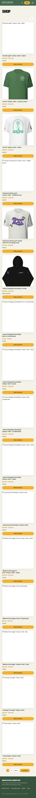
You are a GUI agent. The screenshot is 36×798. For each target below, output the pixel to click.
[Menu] (32, 2)
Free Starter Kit (15, 788)
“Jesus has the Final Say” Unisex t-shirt (15, 525)
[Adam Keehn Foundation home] (7, 2)
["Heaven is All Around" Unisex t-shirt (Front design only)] (18, 228)
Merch (23, 788)
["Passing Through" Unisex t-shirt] (18, 697)
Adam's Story (5, 788)
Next (16, 770)
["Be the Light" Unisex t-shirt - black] (18, 43)
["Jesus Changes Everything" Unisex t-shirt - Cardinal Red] (18, 417)
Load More (25, 770)
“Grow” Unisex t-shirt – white (11, 147)
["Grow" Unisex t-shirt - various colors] (18, 89)
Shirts (4, 152)
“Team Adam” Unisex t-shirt (11, 756)
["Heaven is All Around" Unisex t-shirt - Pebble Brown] (18, 181)
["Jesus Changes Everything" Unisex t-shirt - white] (18, 465)
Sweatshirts (6, 293)
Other (4, 60)
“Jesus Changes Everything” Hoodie (14, 288)
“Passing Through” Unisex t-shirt (13, 710)
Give (27, 2)
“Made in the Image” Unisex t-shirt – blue (15, 664)
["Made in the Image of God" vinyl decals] (18, 606)
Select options (18, 64)
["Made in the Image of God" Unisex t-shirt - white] (18, 558)
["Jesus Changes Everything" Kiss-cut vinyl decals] (18, 322)
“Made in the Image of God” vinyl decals (15, 618)
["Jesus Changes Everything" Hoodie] (18, 276)
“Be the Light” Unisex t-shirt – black (14, 55)
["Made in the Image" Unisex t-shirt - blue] (18, 652)
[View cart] (22, 3)
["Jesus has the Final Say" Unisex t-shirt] (18, 512)
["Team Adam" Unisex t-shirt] (18, 743)
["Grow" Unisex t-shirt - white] (18, 135)
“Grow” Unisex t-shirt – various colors (14, 101)
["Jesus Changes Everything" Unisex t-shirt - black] (18, 369)
